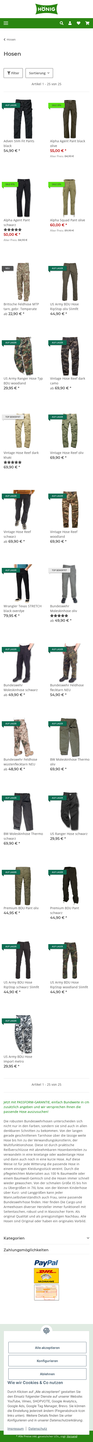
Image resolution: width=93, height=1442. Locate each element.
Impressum (15, 1428)
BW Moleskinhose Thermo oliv (69, 761)
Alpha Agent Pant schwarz (17, 222)
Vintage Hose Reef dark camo (67, 380)
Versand (72, 1436)
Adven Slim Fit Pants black (19, 143)
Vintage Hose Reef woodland (63, 534)
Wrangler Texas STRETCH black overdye (23, 608)
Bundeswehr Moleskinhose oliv (63, 608)
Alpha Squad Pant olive (67, 220)
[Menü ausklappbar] (6, 23)
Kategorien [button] (14, 1238)
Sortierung (37, 73)
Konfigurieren (47, 1361)
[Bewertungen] (13, 229)
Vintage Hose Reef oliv (67, 453)
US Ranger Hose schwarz (69, 834)
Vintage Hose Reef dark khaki (21, 455)
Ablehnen (47, 1374)
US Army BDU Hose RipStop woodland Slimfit (69, 984)
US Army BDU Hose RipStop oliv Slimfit (64, 306)
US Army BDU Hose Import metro (18, 1058)
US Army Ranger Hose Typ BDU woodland (23, 380)
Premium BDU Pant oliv (21, 908)
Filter (14, 73)
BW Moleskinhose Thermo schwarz (23, 836)
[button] (61, 23)
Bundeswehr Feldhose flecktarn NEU (67, 687)
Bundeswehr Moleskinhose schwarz (21, 687)
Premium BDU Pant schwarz (64, 910)
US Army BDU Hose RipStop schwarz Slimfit (21, 984)
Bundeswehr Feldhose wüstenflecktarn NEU (20, 761)
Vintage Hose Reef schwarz (17, 534)
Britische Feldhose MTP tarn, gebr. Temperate (21, 306)
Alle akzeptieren (47, 1348)
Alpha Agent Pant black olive (67, 143)
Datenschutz (37, 1428)
